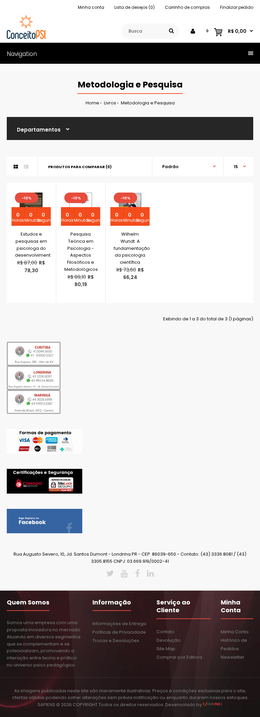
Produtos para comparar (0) (80, 167)
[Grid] (16, 167)
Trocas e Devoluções (115, 640)
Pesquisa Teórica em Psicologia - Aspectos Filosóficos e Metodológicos (81, 252)
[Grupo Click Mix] (212, 704)
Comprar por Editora (179, 657)
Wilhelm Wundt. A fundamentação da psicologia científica (132, 248)
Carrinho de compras (187, 7)
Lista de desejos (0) (134, 7)
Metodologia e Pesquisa (147, 103)
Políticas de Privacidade (119, 632)
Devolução (168, 640)
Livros (109, 103)
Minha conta (91, 7)
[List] (26, 167)
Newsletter (232, 657)
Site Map (165, 648)
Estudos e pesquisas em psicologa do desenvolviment (32, 244)
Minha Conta (234, 632)
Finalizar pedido (236, 7)
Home (92, 103)
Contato (165, 632)
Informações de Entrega (119, 623)
